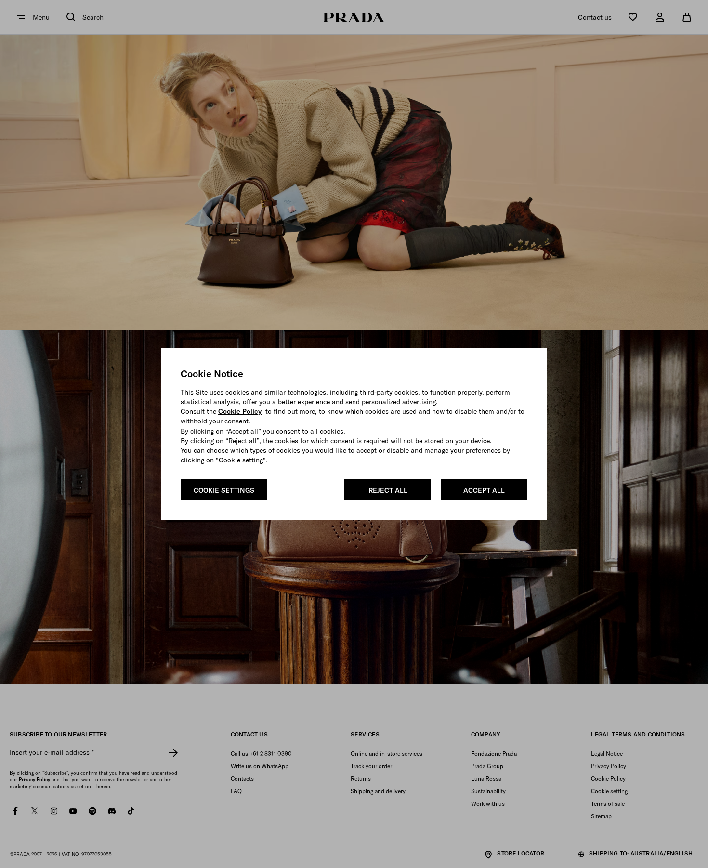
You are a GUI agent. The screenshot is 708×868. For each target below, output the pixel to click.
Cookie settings (224, 490)
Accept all (484, 490)
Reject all (387, 490)
